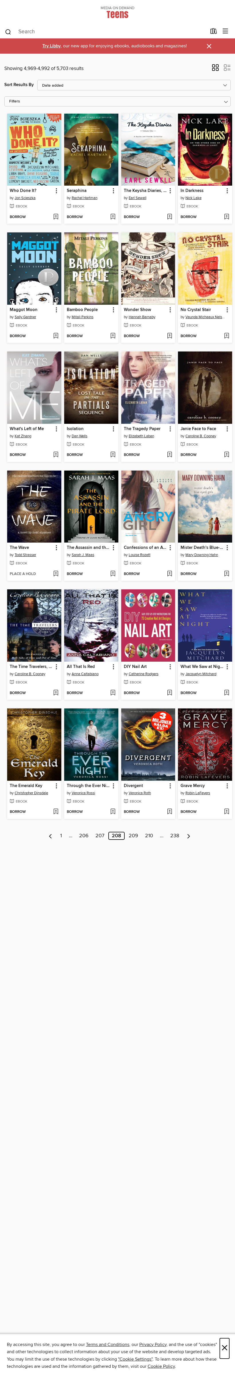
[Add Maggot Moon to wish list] (55, 336)
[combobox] (105, 32)
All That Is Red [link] (81, 666)
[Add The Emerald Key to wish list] (55, 812)
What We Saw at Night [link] (202, 666)
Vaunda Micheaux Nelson (205, 317)
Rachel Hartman (84, 198)
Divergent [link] (133, 785)
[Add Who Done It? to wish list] (55, 217)
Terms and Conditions (107, 1344)
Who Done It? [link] (23, 190)
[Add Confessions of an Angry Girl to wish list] (169, 574)
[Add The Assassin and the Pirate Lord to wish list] (112, 574)
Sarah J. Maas (83, 555)
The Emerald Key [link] (26, 785)
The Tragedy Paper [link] (142, 429)
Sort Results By (19, 85)
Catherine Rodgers (143, 674)
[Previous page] (50, 835)
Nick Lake (193, 198)
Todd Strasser (25, 555)
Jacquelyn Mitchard (200, 674)
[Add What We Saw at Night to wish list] (226, 693)
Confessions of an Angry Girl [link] (145, 547)
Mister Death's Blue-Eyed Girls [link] (202, 547)
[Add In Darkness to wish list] (226, 217)
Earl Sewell (137, 198)
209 (133, 836)
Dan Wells (79, 436)
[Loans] (213, 32)
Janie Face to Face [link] (198, 429)
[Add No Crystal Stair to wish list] (226, 336)
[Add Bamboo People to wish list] (112, 336)
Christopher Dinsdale (31, 793)
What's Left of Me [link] (27, 429)
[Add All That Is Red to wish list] (112, 693)
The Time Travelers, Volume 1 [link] (31, 666)
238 (174, 836)
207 (99, 836)
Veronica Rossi (83, 793)
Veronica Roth (140, 793)
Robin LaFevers (197, 793)
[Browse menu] (225, 31)
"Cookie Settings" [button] (135, 1359)
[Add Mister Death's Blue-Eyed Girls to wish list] (226, 574)
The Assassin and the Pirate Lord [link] (88, 547)
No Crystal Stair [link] (196, 309)
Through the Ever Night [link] (88, 785)
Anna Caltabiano (85, 674)
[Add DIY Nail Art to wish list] (169, 693)
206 (84, 836)
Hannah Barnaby (142, 317)
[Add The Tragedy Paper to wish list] (169, 455)
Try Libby (51, 46)
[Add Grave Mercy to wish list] (226, 812)
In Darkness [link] (192, 190)
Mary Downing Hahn (201, 555)
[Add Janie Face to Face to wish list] (226, 455)
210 (149, 836)
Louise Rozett (139, 555)
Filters (14, 101)
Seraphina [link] (77, 190)
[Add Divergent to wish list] (169, 812)
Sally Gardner (25, 317)
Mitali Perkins (82, 317)
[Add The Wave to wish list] (55, 574)
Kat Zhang (23, 436)
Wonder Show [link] (137, 309)
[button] (215, 69)
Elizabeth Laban (141, 436)
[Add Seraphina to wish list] (112, 217)
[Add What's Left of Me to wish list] (55, 455)
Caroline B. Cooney (200, 436)
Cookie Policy (161, 1366)
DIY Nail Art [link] (135, 666)
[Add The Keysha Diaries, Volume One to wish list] (169, 217)
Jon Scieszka (25, 198)
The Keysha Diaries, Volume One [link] (145, 190)
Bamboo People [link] (82, 309)
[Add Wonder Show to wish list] (169, 336)
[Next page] (188, 835)
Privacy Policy (153, 1344)
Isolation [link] (75, 429)
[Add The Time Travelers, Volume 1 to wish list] (55, 693)
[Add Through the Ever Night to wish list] (112, 812)
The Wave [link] (19, 547)
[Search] (8, 31)
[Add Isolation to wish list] (112, 455)
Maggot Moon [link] (24, 309)
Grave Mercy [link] (193, 785)
